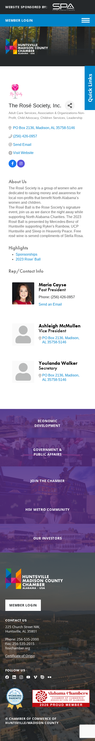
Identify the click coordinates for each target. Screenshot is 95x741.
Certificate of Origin (20, 656)
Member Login (23, 605)
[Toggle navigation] (86, 20)
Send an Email (50, 304)
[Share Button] (70, 105)
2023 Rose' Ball (28, 259)
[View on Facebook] (12, 166)
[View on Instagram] (21, 166)
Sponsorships (26, 254)
